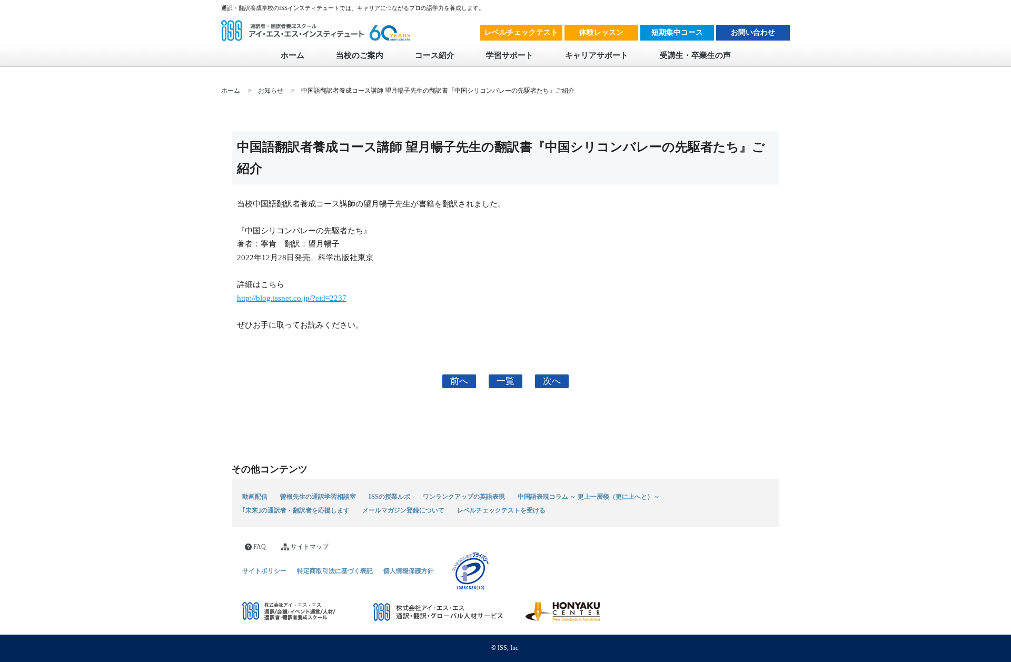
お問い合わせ (753, 32)
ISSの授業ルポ (389, 496)
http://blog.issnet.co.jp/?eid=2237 (291, 298)
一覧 (505, 381)
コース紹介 (434, 55)
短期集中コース (677, 32)
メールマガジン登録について (403, 510)
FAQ (259, 547)
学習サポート (509, 55)
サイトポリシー (264, 571)
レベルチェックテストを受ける (501, 510)
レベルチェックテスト (521, 32)
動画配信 (254, 496)
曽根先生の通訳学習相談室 (318, 496)
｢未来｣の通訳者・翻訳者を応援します (296, 510)
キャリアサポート (596, 55)
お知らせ (270, 90)
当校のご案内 (359, 55)
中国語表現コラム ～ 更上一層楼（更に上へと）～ (589, 496)
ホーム (292, 55)
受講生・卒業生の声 (695, 55)
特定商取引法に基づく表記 (335, 571)
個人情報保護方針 (408, 571)
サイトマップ (310, 547)
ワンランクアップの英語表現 (464, 496)
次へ (552, 381)
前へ (459, 381)
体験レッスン (601, 32)
